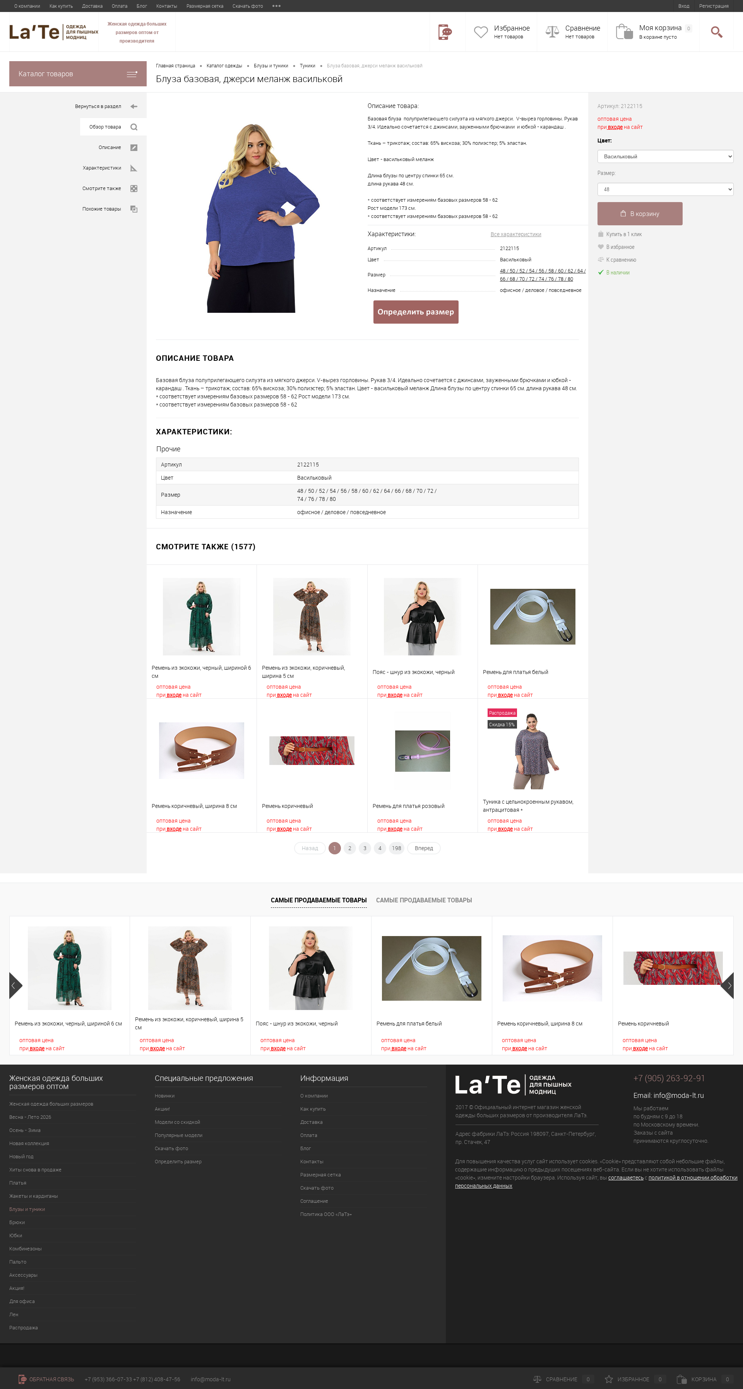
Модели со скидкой (177, 1121)
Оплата (119, 6)
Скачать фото (248, 6)
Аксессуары (23, 1274)
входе (173, 694)
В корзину (644, 213)
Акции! (162, 1108)
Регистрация (714, 5)
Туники (307, 65)
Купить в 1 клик (624, 234)
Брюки (17, 1222)
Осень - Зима (25, 1130)
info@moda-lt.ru (679, 1095)
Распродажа (23, 1327)
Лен (13, 1314)
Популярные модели (178, 1135)
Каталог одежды (224, 65)
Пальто (17, 1261)
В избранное (620, 246)
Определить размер (178, 1161)
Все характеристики (516, 234)
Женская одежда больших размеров (51, 1103)
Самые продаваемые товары (319, 900)
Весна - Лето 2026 (30, 1116)
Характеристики (102, 167)
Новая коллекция (29, 1143)
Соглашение (314, 1200)
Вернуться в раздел (98, 106)
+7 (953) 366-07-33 (108, 1379)
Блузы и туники (271, 65)
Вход (684, 5)
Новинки (165, 1095)
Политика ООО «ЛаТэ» (326, 1214)
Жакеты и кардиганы (33, 1195)
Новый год (21, 1156)
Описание (110, 147)
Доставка (92, 6)
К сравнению (621, 259)
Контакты (166, 6)
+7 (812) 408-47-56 (156, 1379)
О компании (27, 6)
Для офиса (22, 1301)
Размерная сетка (205, 6)
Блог (142, 6)
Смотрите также (101, 188)
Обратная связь (51, 1379)
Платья (17, 1182)
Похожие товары (101, 208)
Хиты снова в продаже (35, 1169)
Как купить (61, 6)
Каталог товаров (46, 73)
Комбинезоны (25, 1248)
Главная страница (175, 65)
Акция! (16, 1287)
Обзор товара (105, 126)
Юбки (15, 1235)
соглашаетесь (626, 1177)
